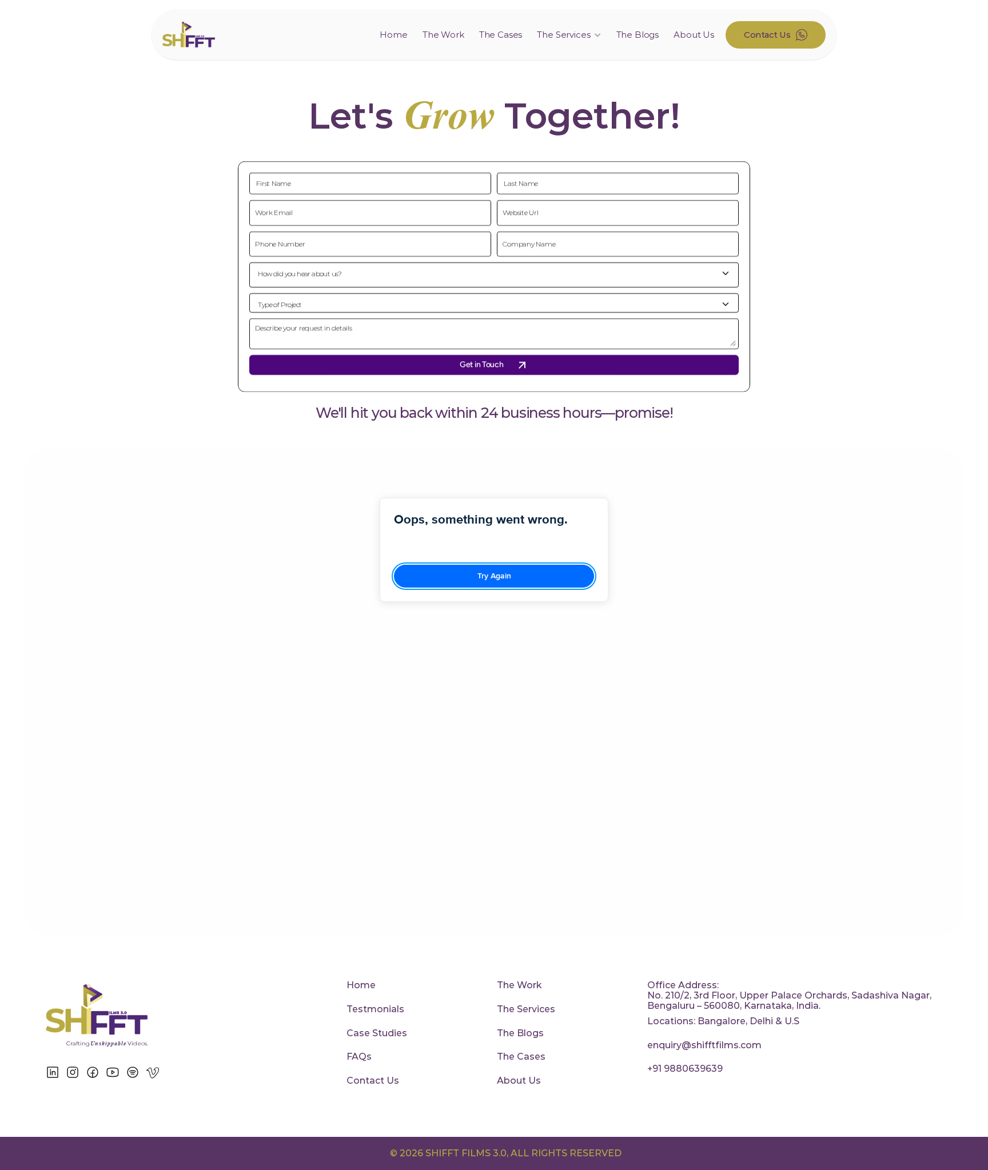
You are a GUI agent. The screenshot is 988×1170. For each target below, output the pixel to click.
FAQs (359, 1056)
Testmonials (375, 1009)
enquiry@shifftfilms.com (704, 1045)
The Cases (501, 34)
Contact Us (372, 1080)
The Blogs (637, 34)
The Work (443, 34)
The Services (526, 1009)
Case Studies (376, 1033)
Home (393, 34)
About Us (694, 34)
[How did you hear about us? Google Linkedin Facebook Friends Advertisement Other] (494, 274)
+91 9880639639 (685, 1068)
